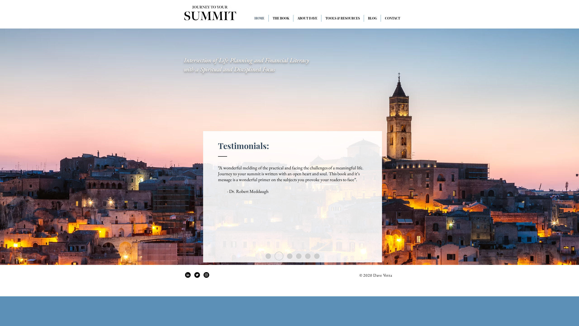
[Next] (378, 197)
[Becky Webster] (298, 256)
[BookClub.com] (308, 256)
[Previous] (207, 197)
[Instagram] (206, 275)
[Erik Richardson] (289, 256)
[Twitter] (197, 275)
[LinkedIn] (188, 275)
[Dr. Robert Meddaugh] (279, 256)
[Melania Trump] (317, 256)
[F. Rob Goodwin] (268, 256)
